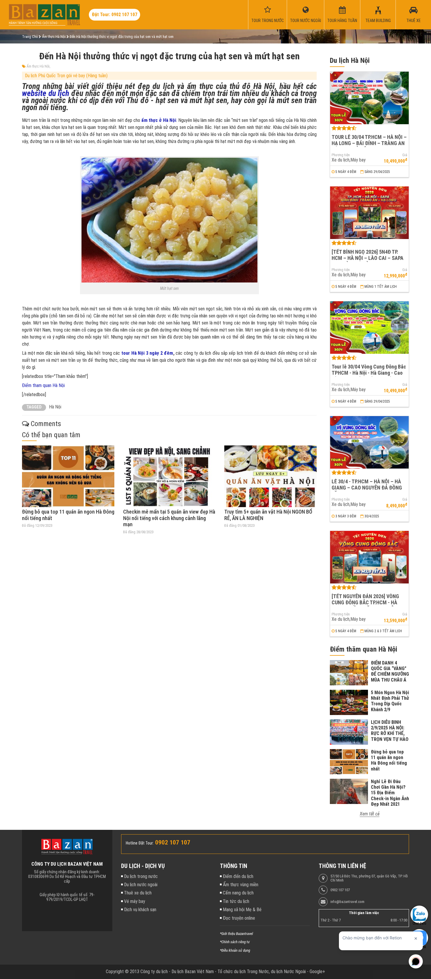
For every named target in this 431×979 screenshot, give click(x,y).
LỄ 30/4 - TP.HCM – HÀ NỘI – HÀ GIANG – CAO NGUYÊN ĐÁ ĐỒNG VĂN (367, 487)
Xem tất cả (369, 814)
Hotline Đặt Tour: (140, 843)
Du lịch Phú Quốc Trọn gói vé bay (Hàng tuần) (66, 75)
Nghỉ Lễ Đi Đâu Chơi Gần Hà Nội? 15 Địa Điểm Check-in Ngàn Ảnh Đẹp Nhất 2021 (390, 793)
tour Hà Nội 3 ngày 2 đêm (147, 353)
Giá (404, 155)
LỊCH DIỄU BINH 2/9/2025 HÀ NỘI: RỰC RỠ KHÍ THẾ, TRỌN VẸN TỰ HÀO (389, 730)
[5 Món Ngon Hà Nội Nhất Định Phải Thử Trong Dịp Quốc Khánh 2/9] (349, 702)
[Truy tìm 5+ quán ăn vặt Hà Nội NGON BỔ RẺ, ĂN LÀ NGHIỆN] (270, 476)
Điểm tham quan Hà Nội (43, 385)
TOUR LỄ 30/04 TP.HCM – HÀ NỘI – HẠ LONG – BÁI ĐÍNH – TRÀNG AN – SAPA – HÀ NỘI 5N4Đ (369, 143)
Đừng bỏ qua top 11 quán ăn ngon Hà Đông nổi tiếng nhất (389, 760)
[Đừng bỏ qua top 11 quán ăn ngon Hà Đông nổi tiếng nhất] (68, 476)
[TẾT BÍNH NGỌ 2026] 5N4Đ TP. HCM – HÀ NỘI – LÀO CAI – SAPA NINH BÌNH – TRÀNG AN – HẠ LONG (367, 261)
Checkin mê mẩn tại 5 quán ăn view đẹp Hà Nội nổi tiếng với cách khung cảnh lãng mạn (169, 518)
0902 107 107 (340, 890)
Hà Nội (55, 407)
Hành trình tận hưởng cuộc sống (33, 23)
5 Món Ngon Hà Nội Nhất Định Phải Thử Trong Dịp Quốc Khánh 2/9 (390, 701)
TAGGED (34, 407)
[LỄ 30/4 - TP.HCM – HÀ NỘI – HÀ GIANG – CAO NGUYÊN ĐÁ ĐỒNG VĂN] (369, 442)
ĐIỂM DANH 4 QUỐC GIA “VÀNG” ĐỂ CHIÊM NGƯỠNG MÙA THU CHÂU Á (390, 671)
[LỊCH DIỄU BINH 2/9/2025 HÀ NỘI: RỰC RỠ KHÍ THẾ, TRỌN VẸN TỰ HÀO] (349, 732)
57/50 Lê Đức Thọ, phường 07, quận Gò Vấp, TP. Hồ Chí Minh (369, 878)
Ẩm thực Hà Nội (38, 66)
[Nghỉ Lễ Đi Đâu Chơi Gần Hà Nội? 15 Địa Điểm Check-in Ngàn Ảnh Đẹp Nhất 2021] (349, 791)
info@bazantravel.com (347, 902)
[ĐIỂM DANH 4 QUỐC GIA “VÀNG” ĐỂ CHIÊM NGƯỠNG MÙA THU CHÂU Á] (349, 672)
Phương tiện (341, 155)
